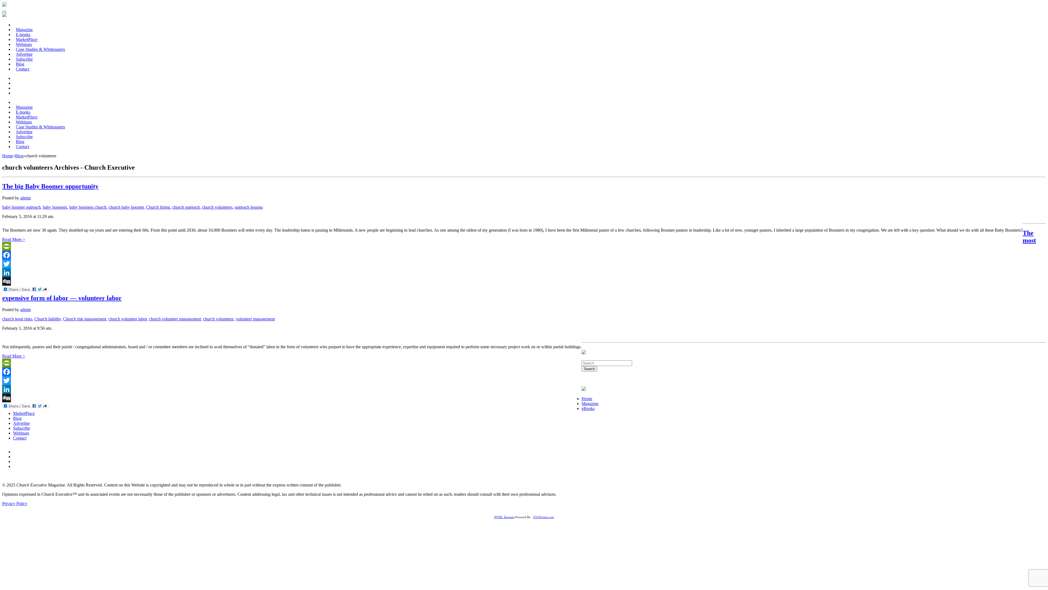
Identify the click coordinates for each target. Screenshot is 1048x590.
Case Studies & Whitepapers (40, 49)
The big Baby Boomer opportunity (50, 186)
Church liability (47, 319)
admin (25, 198)
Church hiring (158, 207)
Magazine (590, 403)
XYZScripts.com (543, 517)
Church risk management (84, 319)
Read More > (13, 239)
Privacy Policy (14, 503)
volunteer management (255, 319)
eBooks (588, 408)
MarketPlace (24, 413)
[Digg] (512, 281)
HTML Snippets (504, 517)
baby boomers (55, 207)
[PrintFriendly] (512, 246)
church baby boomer (126, 207)
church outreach (186, 207)
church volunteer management (175, 319)
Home (587, 398)
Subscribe (21, 428)
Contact (22, 69)
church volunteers (217, 207)
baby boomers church (87, 207)
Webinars (21, 433)
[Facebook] (512, 255)
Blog (17, 418)
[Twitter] (512, 263)
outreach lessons (249, 207)
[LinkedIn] (512, 272)
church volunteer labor (127, 319)
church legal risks (17, 319)
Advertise (21, 423)
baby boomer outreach (21, 207)
